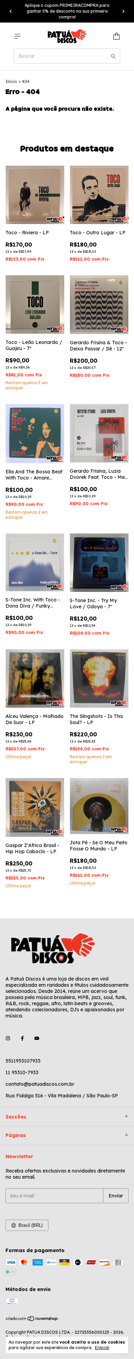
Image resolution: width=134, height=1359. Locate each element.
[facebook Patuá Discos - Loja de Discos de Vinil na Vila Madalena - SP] (22, 1038)
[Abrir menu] (17, 36)
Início (11, 81)
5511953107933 (23, 1061)
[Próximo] (123, 11)
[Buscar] (113, 56)
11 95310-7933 (21, 1072)
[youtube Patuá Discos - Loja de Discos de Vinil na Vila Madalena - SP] (36, 1038)
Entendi (102, 1347)
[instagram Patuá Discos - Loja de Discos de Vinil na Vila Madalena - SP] (7, 1038)
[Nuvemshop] (32, 1319)
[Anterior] (10, 11)
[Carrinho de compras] (116, 36)
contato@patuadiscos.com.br (39, 1084)
